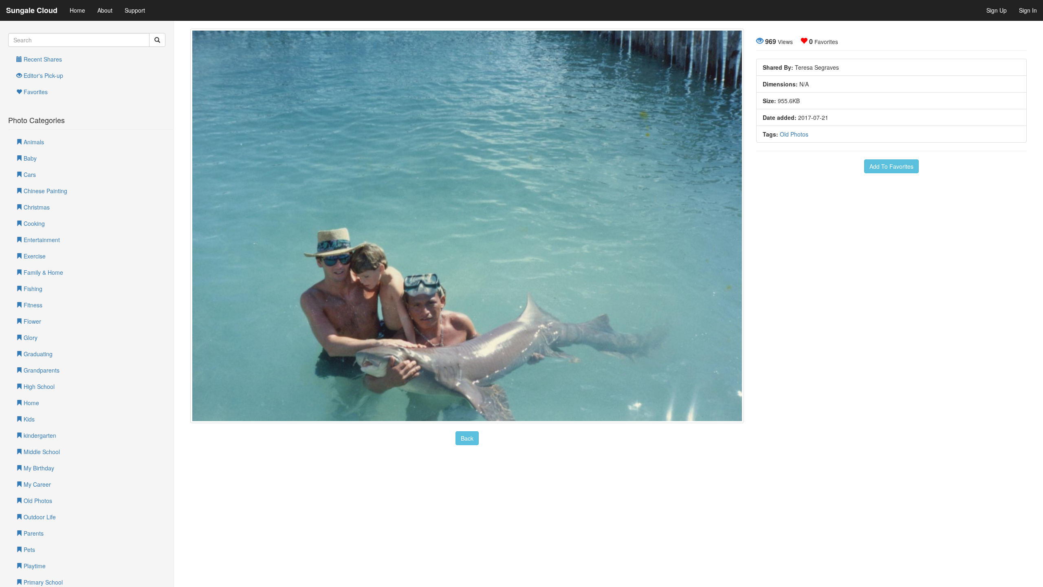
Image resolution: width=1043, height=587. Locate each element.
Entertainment (41, 240)
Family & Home (42, 272)
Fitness (32, 305)
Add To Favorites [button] (891, 166)
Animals (33, 142)
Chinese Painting (44, 191)
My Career (36, 484)
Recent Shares (42, 59)
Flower (31, 321)
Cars (29, 174)
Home (77, 10)
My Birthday (38, 468)
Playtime (34, 566)
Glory (29, 337)
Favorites (35, 92)
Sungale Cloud (31, 10)
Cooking (33, 223)
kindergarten (39, 435)
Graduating (37, 354)
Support (135, 10)
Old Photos (37, 501)
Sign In (1028, 10)
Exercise (34, 256)
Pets (28, 549)
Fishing (32, 289)
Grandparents (40, 370)
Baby (29, 158)
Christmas (36, 207)
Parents (33, 533)
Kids (28, 419)
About (104, 10)
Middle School (41, 452)
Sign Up (996, 10)
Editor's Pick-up (42, 75)
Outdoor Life (39, 517)
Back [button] (467, 438)
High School (38, 386)
